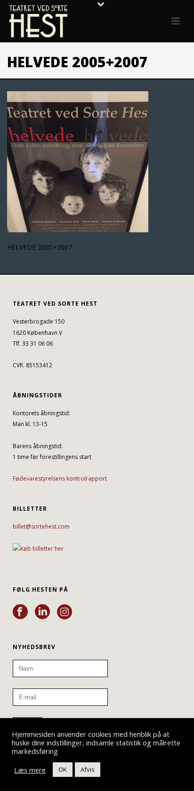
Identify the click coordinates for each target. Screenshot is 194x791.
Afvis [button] (88, 769)
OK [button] (62, 769)
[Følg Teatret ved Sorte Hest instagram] (64, 612)
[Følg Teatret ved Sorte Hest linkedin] (42, 612)
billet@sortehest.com (41, 526)
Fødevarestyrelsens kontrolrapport (60, 479)
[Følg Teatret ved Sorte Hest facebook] (20, 612)
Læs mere (30, 770)
